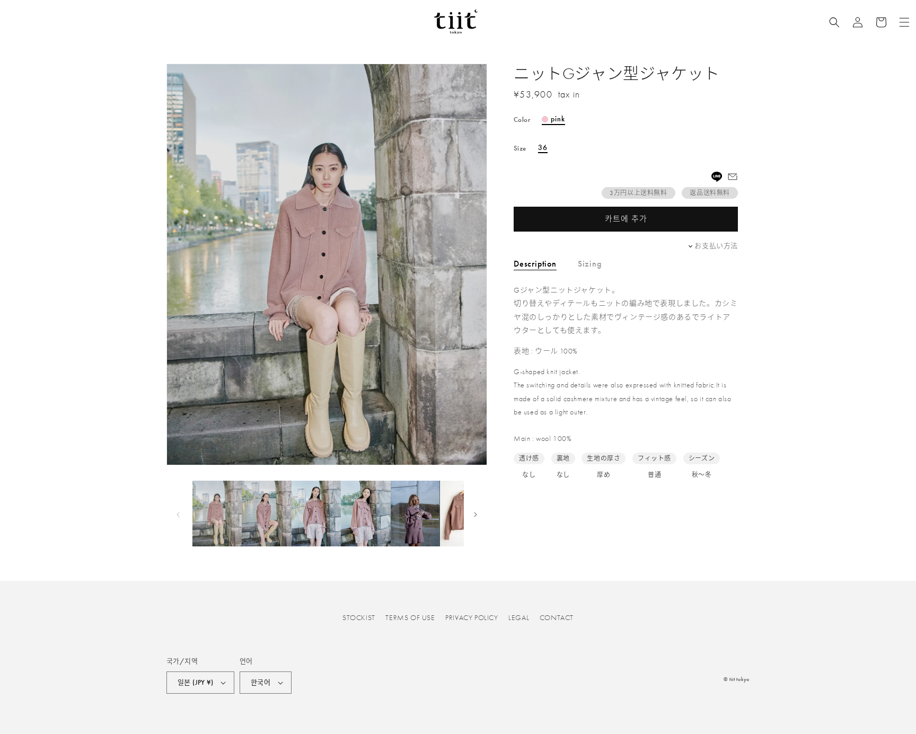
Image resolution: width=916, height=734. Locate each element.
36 (543, 148)
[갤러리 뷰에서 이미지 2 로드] (266, 513)
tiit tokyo (739, 679)
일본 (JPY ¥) (195, 682)
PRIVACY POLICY (471, 617)
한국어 (260, 682)
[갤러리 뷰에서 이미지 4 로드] (365, 513)
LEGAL (518, 617)
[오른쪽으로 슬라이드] (475, 513)
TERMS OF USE (410, 617)
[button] (834, 22)
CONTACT (557, 617)
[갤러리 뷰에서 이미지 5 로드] (415, 513)
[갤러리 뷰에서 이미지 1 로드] (217, 513)
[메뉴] (904, 22)
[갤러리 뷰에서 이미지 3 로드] (316, 513)
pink (558, 119)
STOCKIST (358, 617)
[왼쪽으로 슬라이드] (178, 513)
